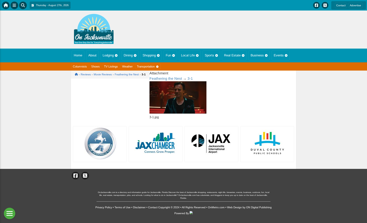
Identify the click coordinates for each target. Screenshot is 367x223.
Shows (95, 66)
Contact (341, 5)
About (92, 55)
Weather (127, 66)
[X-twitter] (325, 5)
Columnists (80, 66)
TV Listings (111, 66)
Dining (128, 55)
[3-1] (177, 112)
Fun (168, 55)
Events (279, 55)
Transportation (146, 66)
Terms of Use (122, 207)
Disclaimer (139, 207)
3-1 (190, 79)
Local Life (188, 55)
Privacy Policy (103, 207)
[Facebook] (316, 5)
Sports (209, 55)
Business (257, 55)
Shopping (149, 55)
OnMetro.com (216, 207)
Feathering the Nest (165, 79)
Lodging (108, 55)
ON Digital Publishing (259, 207)
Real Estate (232, 55)
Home (78, 55)
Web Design (234, 207)
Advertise (355, 5)
